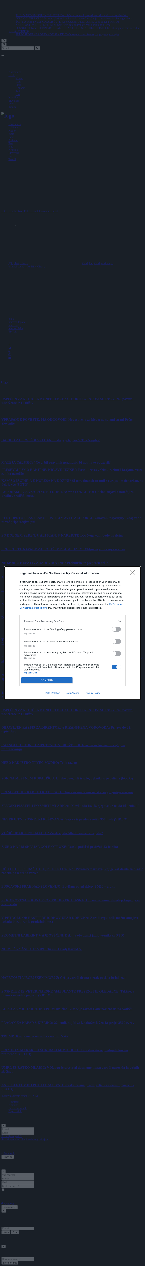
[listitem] (72, 621)
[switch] (116, 629)
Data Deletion (52, 692)
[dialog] (72, 633)
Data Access (72, 692)
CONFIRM (47, 680)
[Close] (133, 573)
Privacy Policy (92, 692)
